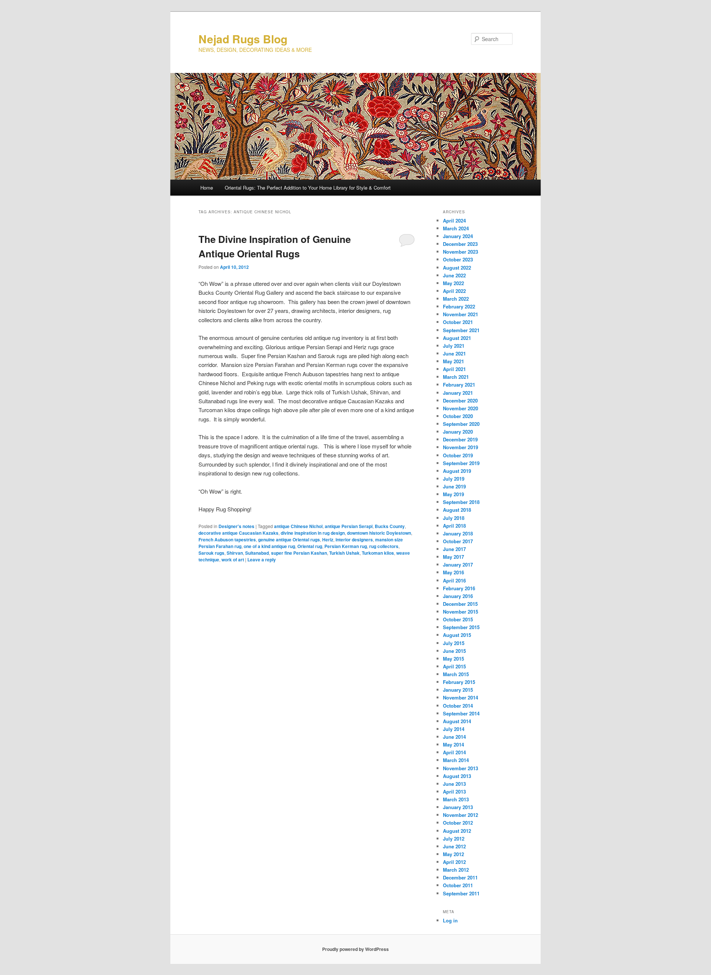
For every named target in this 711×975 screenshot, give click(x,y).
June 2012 (454, 846)
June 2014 (454, 736)
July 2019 (453, 478)
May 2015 (453, 658)
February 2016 (459, 588)
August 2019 (457, 470)
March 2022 (456, 298)
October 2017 (458, 541)
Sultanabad (257, 553)
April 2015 (454, 666)
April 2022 (454, 290)
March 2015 (456, 674)
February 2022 (459, 306)
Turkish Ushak (344, 553)
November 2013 (460, 768)
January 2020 (458, 431)
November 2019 (460, 447)
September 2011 (461, 893)
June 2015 (454, 650)
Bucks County (390, 526)
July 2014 (453, 728)
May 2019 (453, 494)
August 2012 (457, 830)
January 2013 (458, 807)
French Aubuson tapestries (227, 539)
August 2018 (457, 509)
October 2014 (458, 705)
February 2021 (459, 384)
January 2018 (458, 533)
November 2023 (460, 251)
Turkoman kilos (378, 553)
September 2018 (461, 501)
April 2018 (454, 525)
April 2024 (454, 220)
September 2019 (461, 463)
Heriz (327, 539)
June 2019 (454, 486)
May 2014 (453, 744)
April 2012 (454, 861)
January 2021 (458, 392)
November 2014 (460, 697)
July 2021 (453, 345)
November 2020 (460, 408)
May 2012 (453, 854)
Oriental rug (309, 546)
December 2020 (460, 400)
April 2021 (454, 369)
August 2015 (457, 634)
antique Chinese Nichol (298, 526)
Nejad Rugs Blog (242, 39)
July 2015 (453, 643)
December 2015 (460, 603)
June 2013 (454, 783)
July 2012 (453, 838)
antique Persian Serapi (349, 526)
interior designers (354, 539)
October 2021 (458, 321)
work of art (232, 559)
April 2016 (454, 580)
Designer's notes (236, 526)
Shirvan (235, 553)
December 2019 (460, 439)
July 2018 (453, 517)
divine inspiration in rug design (313, 533)
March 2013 (456, 799)
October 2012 (458, 822)
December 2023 (460, 243)
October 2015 (458, 619)
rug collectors (383, 546)
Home (206, 187)
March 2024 (456, 228)
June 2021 (454, 353)
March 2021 (456, 376)
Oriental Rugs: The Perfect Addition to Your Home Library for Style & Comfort (308, 187)
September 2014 (461, 713)
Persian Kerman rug (345, 546)
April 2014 (454, 752)
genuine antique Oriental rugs (289, 539)
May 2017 (453, 556)
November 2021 (460, 314)
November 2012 (460, 814)
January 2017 (458, 564)
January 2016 (458, 596)
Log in (450, 920)
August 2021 (457, 337)
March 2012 (456, 869)
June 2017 (454, 548)
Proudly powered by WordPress (355, 949)
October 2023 (458, 259)
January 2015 (458, 689)
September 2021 (461, 330)
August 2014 (457, 721)
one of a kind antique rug (269, 546)
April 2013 (454, 791)
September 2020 (461, 423)
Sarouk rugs (211, 553)
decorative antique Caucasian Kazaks (238, 533)
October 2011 (458, 885)
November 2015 (460, 611)
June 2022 (454, 275)
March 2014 (456, 760)
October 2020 (458, 416)
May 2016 (453, 572)
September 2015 (461, 627)
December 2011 (460, 877)
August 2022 (457, 267)
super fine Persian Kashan (299, 553)
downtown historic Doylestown (379, 533)
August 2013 (457, 775)
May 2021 (453, 361)
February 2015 (459, 681)
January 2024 (458, 236)
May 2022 (453, 283)
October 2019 (458, 455)
